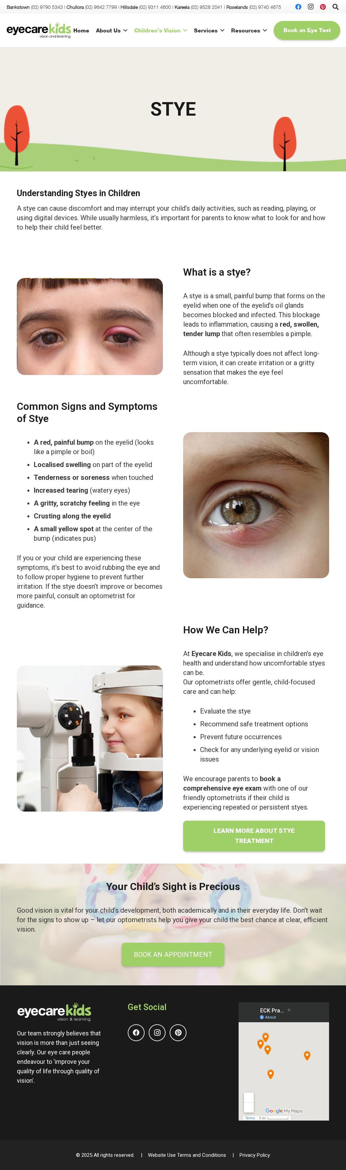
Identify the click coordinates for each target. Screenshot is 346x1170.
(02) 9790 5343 (47, 7)
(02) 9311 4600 (155, 7)
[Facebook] (298, 7)
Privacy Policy (255, 1155)
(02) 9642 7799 (101, 7)
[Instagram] (310, 7)
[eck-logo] (39, 30)
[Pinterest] (323, 7)
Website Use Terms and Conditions (187, 1155)
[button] (125, 30)
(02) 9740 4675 (265, 7)
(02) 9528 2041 (207, 7)
